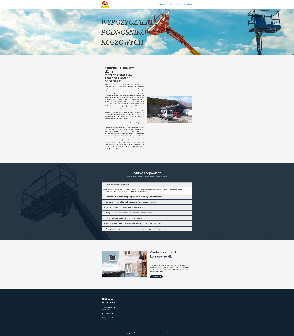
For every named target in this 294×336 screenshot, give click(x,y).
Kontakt (189, 4)
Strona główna (162, 4)
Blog (184, 4)
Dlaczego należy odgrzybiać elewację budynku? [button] (124, 207)
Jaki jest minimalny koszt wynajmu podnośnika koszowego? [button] (129, 213)
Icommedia (165, 333)
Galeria (178, 4)
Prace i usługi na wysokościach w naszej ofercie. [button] (124, 218)
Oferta (170, 4)
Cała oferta (155, 276)
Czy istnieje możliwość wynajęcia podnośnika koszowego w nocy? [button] (131, 202)
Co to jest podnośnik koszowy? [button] (117, 185)
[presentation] (173, 4)
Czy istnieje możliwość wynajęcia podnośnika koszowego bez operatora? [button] (134, 197)
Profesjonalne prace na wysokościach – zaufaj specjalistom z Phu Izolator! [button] (134, 223)
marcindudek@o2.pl (111, 320)
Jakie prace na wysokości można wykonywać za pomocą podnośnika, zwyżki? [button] (135, 229)
